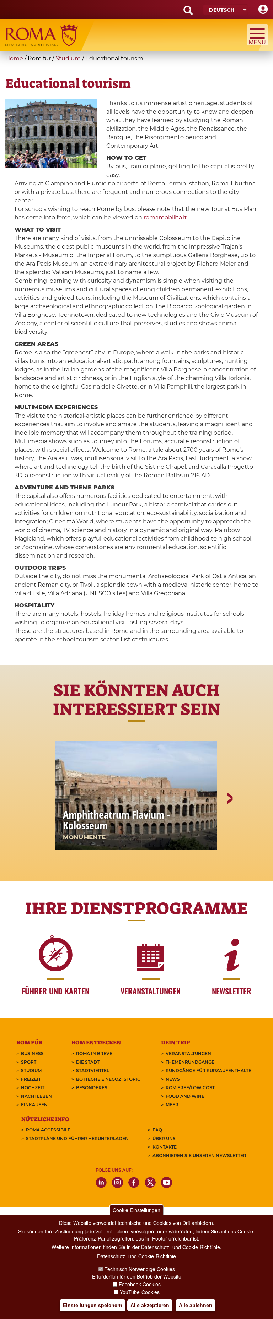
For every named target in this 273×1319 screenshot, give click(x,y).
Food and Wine (185, 1096)
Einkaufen (34, 1104)
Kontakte (164, 1147)
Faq (157, 1130)
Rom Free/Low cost (190, 1087)
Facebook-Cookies (140, 1284)
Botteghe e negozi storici (109, 1079)
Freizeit (31, 1079)
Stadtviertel (92, 1070)
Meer (172, 1104)
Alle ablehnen (195, 1305)
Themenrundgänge (190, 1062)
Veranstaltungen (188, 1053)
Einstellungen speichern (92, 1305)
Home (14, 58)
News (173, 1079)
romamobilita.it (165, 217)
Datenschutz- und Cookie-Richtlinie (136, 1256)
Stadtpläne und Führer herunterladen (77, 1138)
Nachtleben (36, 1096)
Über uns (164, 1138)
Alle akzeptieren (149, 1305)
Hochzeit (32, 1087)
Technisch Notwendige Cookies (140, 1268)
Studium (68, 58)
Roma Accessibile (48, 1130)
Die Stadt (88, 1062)
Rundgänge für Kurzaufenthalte (208, 1070)
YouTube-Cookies (140, 1292)
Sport (28, 1062)
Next (229, 823)
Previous (44, 823)
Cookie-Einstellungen (136, 1210)
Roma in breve (94, 1053)
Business (32, 1053)
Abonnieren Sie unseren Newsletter (199, 1155)
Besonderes (91, 1087)
